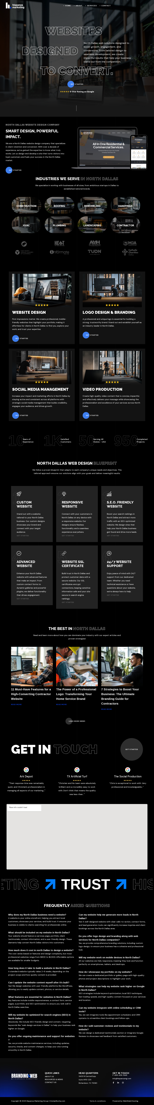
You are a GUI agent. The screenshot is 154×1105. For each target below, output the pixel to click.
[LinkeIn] (118, 1082)
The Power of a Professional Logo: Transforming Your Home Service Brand (76, 694)
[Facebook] (113, 1082)
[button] (77, 84)
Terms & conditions (98, 1101)
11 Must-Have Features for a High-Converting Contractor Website (31, 694)
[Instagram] (123, 1082)
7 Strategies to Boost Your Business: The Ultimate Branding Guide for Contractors (120, 696)
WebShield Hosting (130, 1101)
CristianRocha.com (57, 1101)
